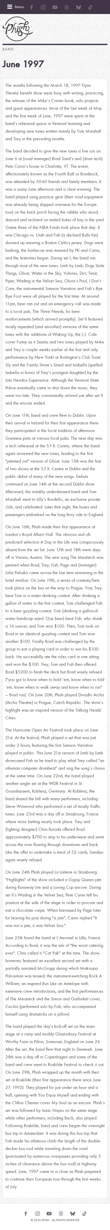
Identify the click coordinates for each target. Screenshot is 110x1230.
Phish (18, 29)
